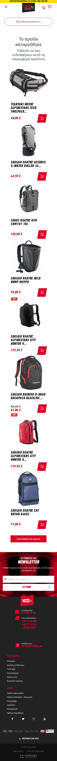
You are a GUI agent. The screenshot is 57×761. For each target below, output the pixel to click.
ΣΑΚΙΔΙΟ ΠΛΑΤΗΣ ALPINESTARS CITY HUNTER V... (23, 340)
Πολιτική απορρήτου (35, 751)
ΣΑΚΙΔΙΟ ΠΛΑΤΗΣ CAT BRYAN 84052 (25, 512)
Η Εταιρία (11, 661)
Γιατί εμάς (11, 669)
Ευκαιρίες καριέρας (15, 681)
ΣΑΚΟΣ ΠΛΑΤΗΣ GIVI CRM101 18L (24, 222)
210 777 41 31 (29, 624)
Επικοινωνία (12, 677)
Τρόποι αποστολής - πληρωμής (19, 697)
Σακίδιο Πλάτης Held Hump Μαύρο (25, 280)
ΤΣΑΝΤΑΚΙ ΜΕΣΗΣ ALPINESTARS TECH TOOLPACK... (23, 108)
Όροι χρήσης (18, 751)
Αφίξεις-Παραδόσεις (15, 713)
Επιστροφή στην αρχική (28, 538)
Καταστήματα (12, 673)
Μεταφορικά (12, 709)
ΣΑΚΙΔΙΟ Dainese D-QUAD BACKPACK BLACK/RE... (28, 396)
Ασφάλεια (11, 705)
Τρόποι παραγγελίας (15, 693)
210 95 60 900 (29, 621)
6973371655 (29, 628)
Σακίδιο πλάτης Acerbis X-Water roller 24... (28, 164)
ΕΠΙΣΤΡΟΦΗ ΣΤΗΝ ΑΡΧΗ (30, 739)
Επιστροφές (12, 701)
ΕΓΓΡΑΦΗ (26, 587)
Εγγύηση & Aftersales (15, 665)
